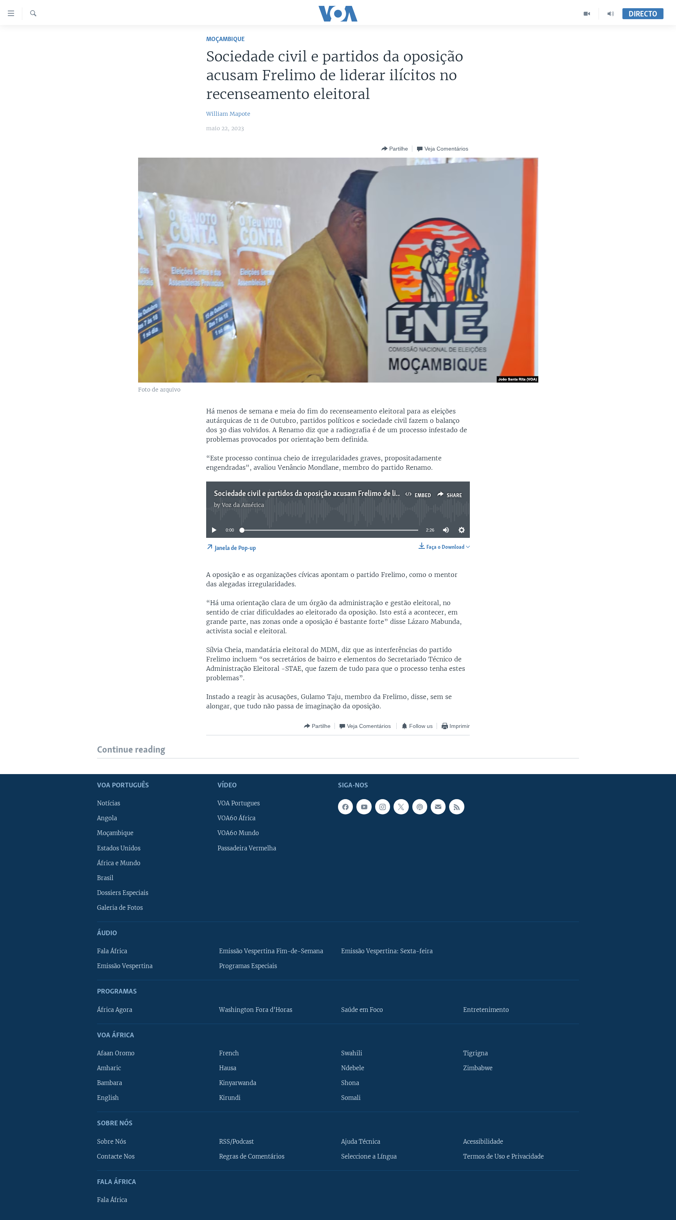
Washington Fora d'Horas (255, 1009)
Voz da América (243, 504)
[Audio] (610, 14)
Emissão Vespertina (125, 966)
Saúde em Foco (362, 1009)
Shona (350, 1083)
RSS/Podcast (236, 1141)
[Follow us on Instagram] (382, 806)
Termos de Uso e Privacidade (503, 1156)
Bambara (109, 1083)
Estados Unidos (118, 848)
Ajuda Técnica (360, 1141)
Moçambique (225, 39)
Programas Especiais (248, 966)
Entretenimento (486, 1009)
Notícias (108, 803)
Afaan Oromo (116, 1053)
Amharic (109, 1068)
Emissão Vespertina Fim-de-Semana (271, 951)
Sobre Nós (111, 1141)
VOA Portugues (239, 803)
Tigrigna (475, 1053)
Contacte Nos (116, 1156)
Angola (107, 818)
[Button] (394, 148)
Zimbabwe (478, 1068)
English (108, 1097)
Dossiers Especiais (122, 892)
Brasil (105, 877)
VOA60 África (236, 818)
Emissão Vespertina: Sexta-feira (387, 951)
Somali (351, 1097)
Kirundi (230, 1097)
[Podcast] (419, 806)
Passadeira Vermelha (247, 848)
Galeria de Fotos (120, 907)
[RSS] (456, 806)
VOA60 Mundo (238, 833)
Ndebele (352, 1068)
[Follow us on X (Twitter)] (401, 806)
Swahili (351, 1053)
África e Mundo (118, 862)
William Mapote (228, 113)
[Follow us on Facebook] (345, 806)
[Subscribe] (438, 806)
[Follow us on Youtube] (363, 806)
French (229, 1053)
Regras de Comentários (251, 1156)
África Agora (114, 1009)
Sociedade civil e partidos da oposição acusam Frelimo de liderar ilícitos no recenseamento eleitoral (367, 494)
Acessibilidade (483, 1141)
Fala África (112, 951)
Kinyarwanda (237, 1083)
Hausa (227, 1068)
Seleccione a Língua (369, 1156)
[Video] (587, 14)
